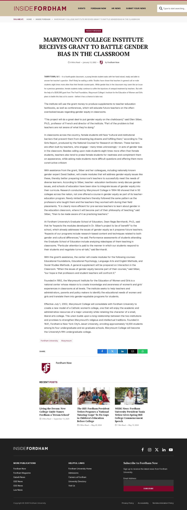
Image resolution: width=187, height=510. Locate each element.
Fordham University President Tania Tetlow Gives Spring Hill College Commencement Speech (130, 415)
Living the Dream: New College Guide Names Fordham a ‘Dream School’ (54, 411)
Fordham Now (98, 8)
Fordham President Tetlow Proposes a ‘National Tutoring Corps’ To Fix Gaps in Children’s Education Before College (93, 415)
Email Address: (129, 478)
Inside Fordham (93, 31)
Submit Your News (136, 8)
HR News (116, 8)
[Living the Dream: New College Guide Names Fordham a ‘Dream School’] (55, 396)
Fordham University (49, 340)
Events (81, 8)
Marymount (66, 340)
